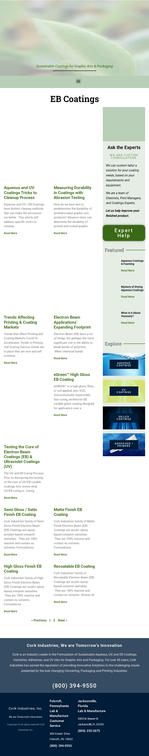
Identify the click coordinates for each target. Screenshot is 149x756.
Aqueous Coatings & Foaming (132, 262)
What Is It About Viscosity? (130, 314)
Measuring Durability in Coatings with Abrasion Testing (72, 192)
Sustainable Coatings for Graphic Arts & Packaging (74, 66)
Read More (10, 233)
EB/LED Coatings (124, 417)
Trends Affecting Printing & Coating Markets (20, 322)
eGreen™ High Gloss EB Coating (72, 377)
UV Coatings (124, 391)
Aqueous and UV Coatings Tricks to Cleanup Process (20, 192)
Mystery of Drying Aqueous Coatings (132, 288)
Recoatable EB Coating (74, 566)
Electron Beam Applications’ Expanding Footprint (72, 322)
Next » (62, 620)
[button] (78, 81)
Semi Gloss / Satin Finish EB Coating (20, 512)
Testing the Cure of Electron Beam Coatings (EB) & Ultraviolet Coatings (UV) (22, 457)
